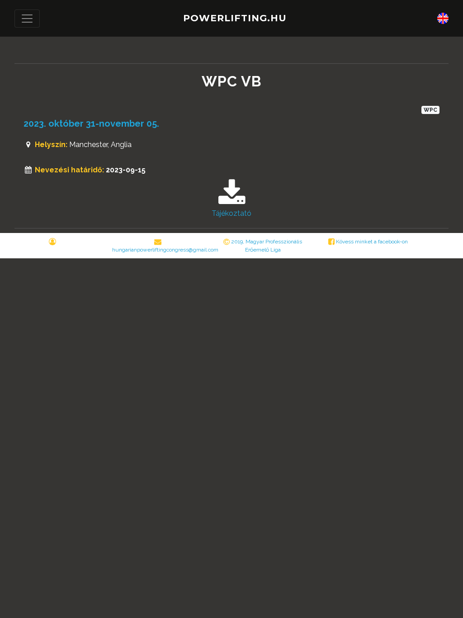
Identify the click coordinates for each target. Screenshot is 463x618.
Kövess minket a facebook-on (371, 241)
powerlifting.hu (235, 18)
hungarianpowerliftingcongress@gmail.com (165, 250)
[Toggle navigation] (27, 19)
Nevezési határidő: (69, 170)
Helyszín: (51, 144)
